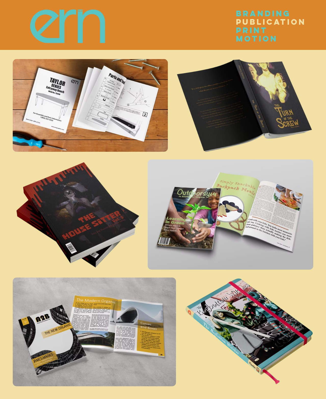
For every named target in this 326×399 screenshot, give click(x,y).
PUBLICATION (255, 22)
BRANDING (255, 13)
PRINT (252, 30)
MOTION (255, 39)
